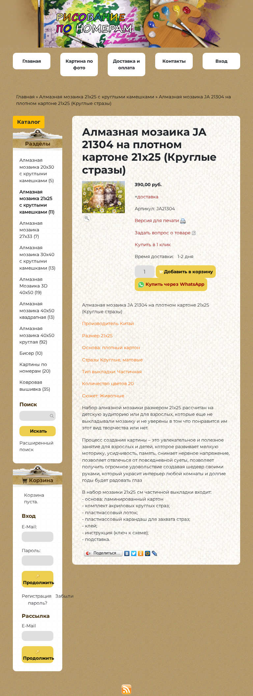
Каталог (28, 122)
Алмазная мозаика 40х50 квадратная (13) (36, 310)
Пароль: (31, 550)
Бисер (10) (30, 353)
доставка (147, 196)
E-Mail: (29, 526)
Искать (38, 431)
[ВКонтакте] (127, 551)
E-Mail (29, 625)
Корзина (40, 480)
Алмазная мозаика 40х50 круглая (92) (36, 335)
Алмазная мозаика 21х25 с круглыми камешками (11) (36, 202)
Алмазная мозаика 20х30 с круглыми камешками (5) (36, 170)
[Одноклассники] (140, 551)
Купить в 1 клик (153, 244)
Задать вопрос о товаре (162, 232)
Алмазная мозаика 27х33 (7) (30, 229)
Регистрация (36, 596)
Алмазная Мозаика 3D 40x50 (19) (33, 286)
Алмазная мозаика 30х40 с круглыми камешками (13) (37, 257)
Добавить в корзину (188, 271)
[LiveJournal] (154, 551)
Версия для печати (157, 220)
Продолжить (37, 582)
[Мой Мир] (147, 551)
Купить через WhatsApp (174, 284)
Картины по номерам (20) (34, 368)
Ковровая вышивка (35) (34, 385)
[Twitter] (133, 551)
